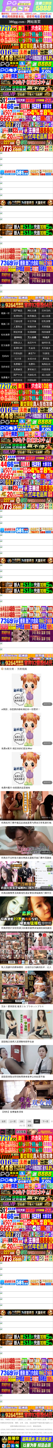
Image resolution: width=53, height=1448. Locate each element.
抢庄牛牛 (32, 343)
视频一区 (5, 313)
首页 (4, 1121)
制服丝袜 (32, 327)
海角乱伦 (46, 364)
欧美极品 (32, 316)
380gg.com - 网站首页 (25, 21)
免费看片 (18, 364)
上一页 (13, 1121)
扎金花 (32, 348)
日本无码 (46, 310)
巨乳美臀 (46, 321)
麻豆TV (32, 353)
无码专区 (5, 367)
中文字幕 (32, 321)
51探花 (46, 353)
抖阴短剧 (32, 380)
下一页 (45, 1121)
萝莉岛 (46, 359)
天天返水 (46, 348)
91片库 (18, 359)
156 (29, 1121)
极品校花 (18, 380)
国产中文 (18, 375)
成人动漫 (46, 316)
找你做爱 (46, 332)
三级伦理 (18, 321)
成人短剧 (46, 375)
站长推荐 (5, 335)
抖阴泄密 (46, 369)
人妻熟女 (18, 327)
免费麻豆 (18, 369)
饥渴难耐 (32, 332)
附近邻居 (18, 332)
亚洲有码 (18, 316)
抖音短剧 (18, 353)
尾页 (30, 1125)
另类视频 (46, 327)
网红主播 (32, 310)
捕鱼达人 (18, 343)
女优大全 (32, 359)
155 (21, 1121)
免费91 (32, 364)
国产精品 (18, 310)
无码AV (5, 356)
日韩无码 (46, 380)
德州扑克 (46, 343)
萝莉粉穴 (32, 369)
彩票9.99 (18, 348)
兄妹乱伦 (32, 375)
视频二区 (5, 324)
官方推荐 (5, 345)
